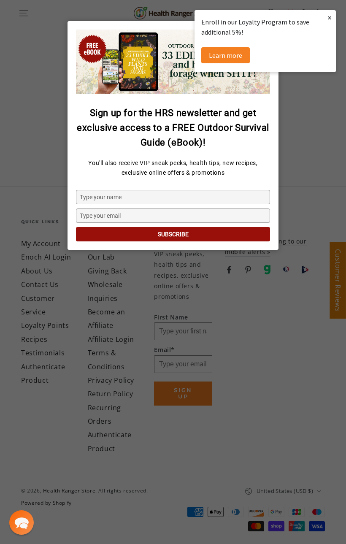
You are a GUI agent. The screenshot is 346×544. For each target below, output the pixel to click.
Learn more (225, 55)
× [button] (329, 17)
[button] (21, 522)
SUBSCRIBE (173, 234)
